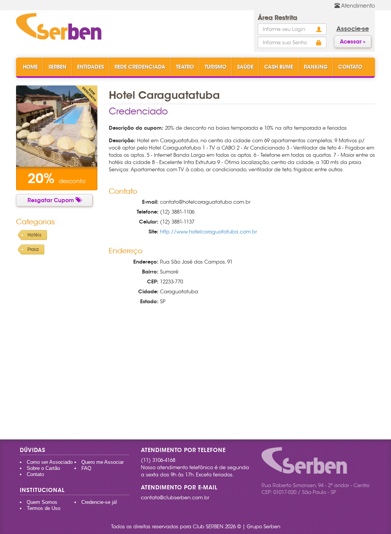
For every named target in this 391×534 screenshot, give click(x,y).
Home (30, 67)
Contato (350, 67)
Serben (57, 67)
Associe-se (352, 29)
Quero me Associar (102, 462)
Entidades (90, 67)
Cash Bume (278, 67)
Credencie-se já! (99, 502)
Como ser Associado (50, 462)
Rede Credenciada (140, 67)
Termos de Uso (43, 508)
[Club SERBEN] (59, 26)
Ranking (316, 67)
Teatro (185, 67)
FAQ (86, 468)
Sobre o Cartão (43, 468)
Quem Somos (42, 502)
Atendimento (357, 5)
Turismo (215, 67)
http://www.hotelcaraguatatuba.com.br (208, 231)
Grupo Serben (263, 526)
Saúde (245, 67)
